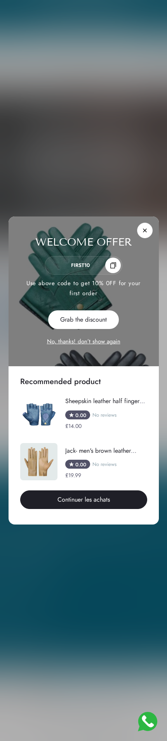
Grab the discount (83, 319)
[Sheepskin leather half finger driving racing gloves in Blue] (38, 414)
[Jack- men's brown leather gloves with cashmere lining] (38, 461)
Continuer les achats (83, 499)
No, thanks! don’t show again (83, 341)
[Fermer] (145, 230)
